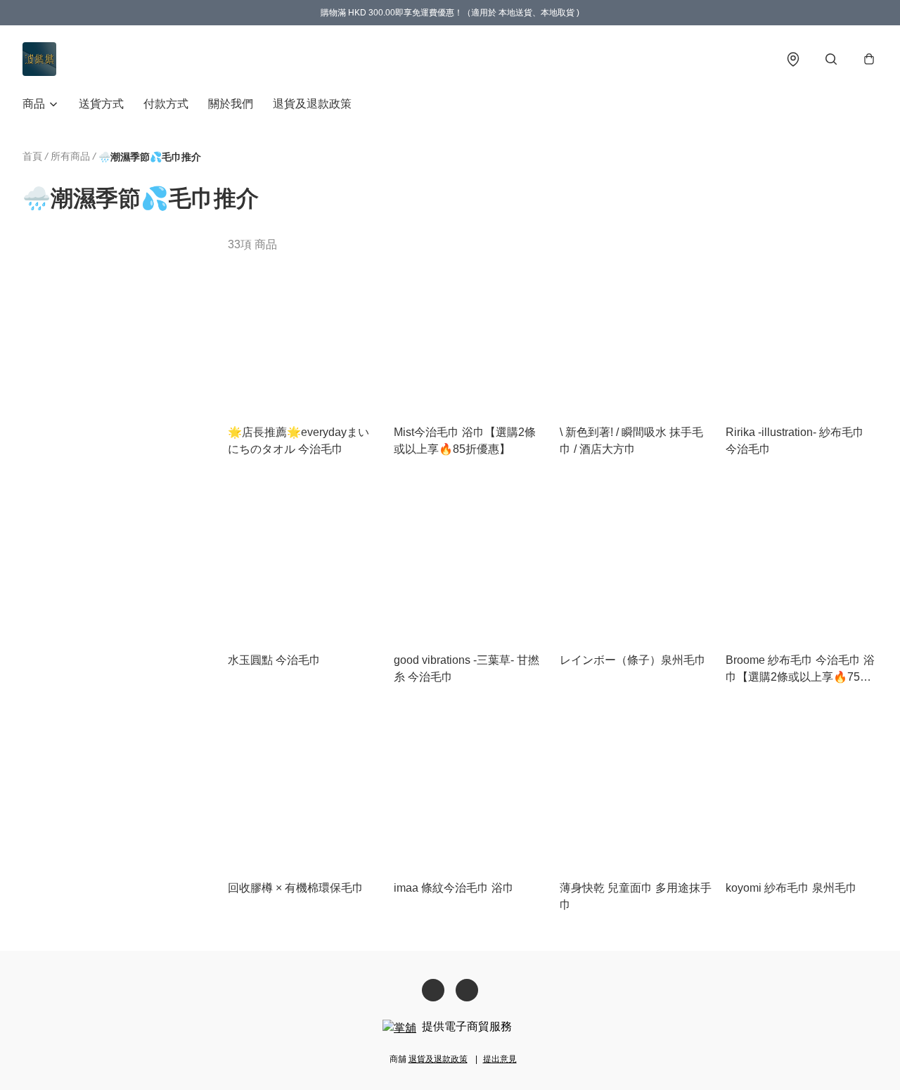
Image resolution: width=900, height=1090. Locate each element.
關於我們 (230, 104)
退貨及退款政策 (312, 104)
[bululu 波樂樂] (39, 59)
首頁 (32, 156)
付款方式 (165, 104)
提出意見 (500, 1059)
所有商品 (70, 156)
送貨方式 (101, 104)
